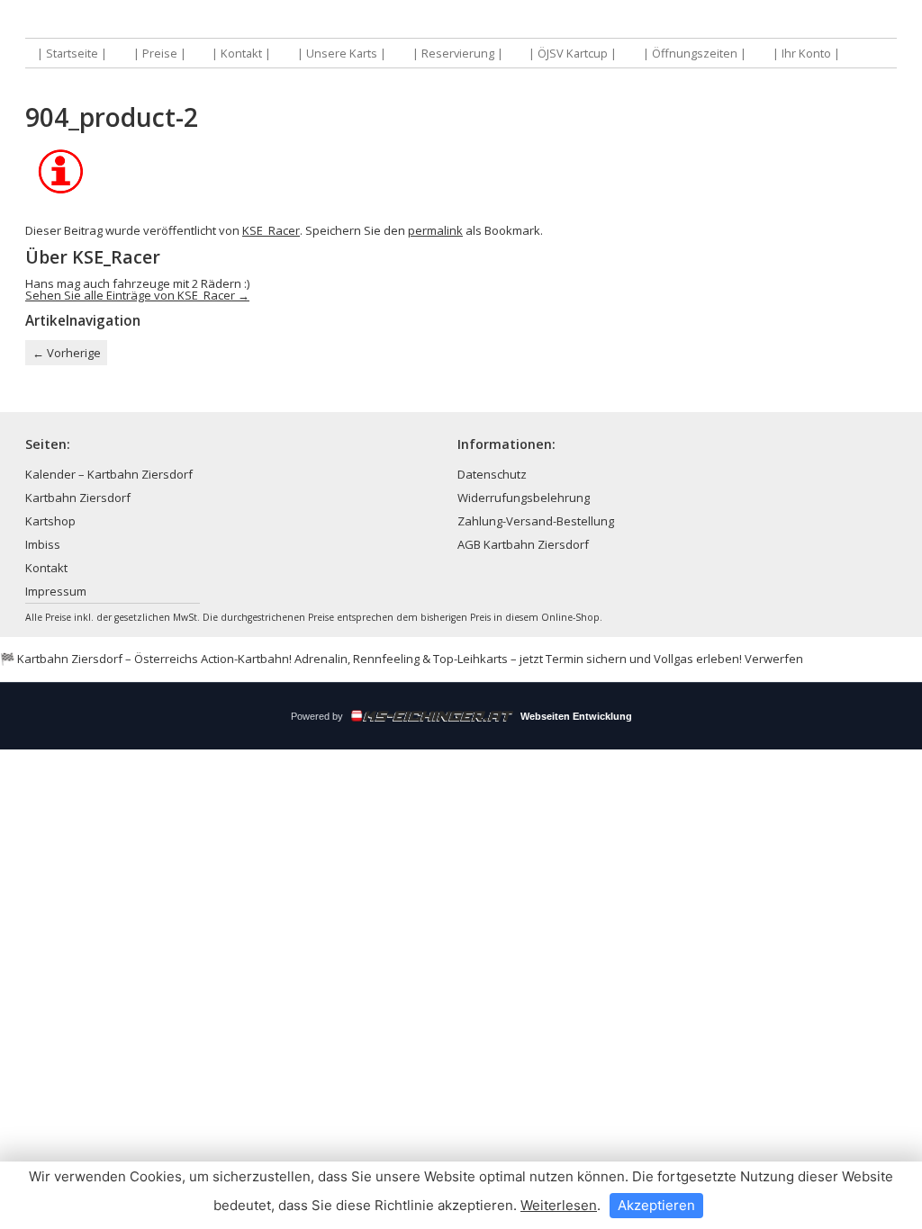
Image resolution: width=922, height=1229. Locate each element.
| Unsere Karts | (341, 53)
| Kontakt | (241, 53)
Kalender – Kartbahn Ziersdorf (109, 474)
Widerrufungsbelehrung (523, 497)
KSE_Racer (271, 230)
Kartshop (50, 521)
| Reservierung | (457, 53)
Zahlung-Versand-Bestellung (535, 521)
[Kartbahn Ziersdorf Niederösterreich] (243, 20)
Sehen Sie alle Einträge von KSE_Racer (137, 295)
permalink (435, 230)
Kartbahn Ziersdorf (78, 497)
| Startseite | (72, 53)
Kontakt (46, 568)
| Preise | (159, 53)
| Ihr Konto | (806, 53)
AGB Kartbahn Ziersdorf (523, 544)
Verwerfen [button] (774, 658)
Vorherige (66, 353)
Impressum (55, 591)
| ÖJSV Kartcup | (573, 53)
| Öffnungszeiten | (694, 53)
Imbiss (42, 544)
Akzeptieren (656, 1205)
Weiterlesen (558, 1205)
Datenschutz (492, 474)
